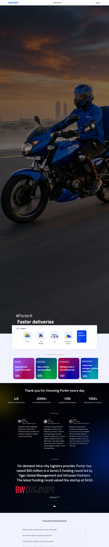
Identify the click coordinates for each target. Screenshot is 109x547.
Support (98, 3)
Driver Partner (57, 3)
